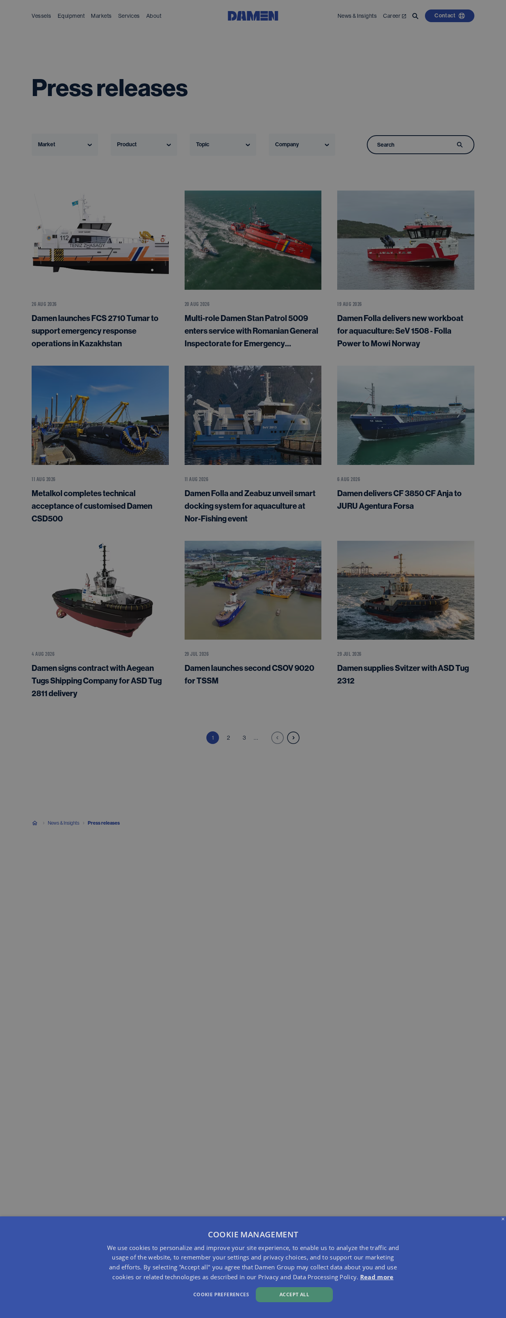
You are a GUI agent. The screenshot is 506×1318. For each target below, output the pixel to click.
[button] (171, 1294)
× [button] (503, 1219)
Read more (377, 1277)
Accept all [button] (294, 1294)
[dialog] (253, 1267)
